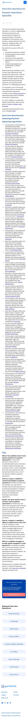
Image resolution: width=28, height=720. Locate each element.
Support (3, 694)
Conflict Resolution (12, 334)
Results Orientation (12, 383)
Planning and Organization (14, 436)
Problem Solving (17, 157)
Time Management (16, 250)
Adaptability (10, 196)
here (14, 111)
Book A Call (4, 697)
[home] (7, 2)
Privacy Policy (16, 715)
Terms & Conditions (6, 715)
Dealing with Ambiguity (13, 448)
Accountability (10, 271)
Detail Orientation (11, 144)
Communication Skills (12, 183)
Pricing (15, 692)
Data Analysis (10, 309)
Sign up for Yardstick (19, 568)
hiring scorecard (18, 93)
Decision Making (11, 346)
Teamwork (20, 216)
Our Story (16, 694)
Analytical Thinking (12, 133)
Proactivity (9, 423)
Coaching (17, 321)
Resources (4, 692)
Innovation (13, 357)
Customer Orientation (12, 395)
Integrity (8, 205)
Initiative (8, 239)
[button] (25, 2)
